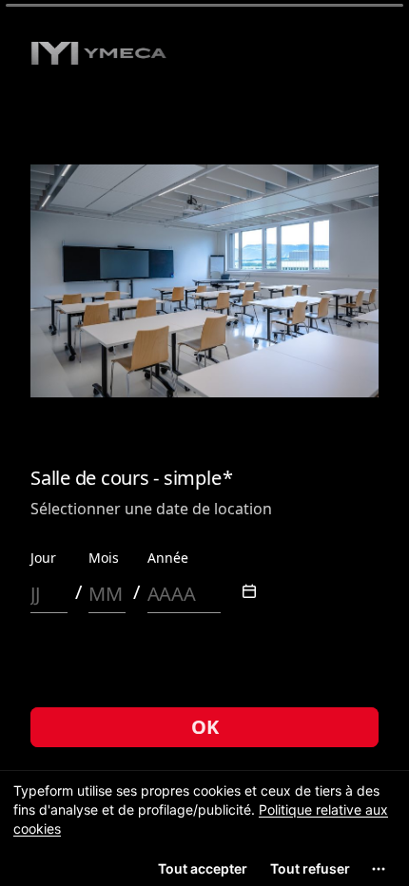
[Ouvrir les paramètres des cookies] (378, 869)
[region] (204, 828)
